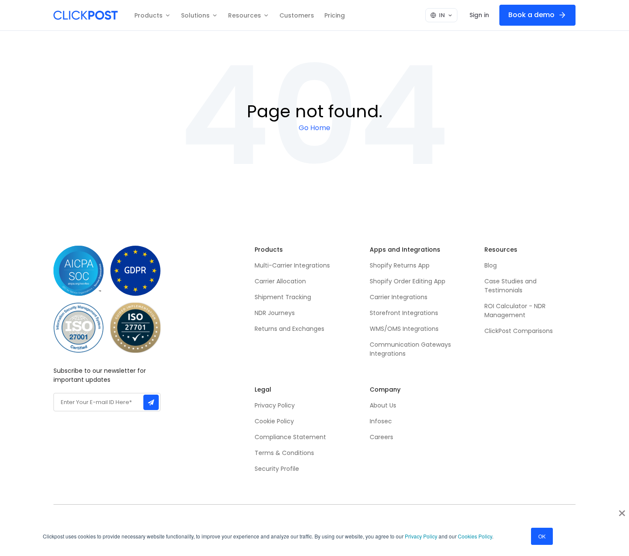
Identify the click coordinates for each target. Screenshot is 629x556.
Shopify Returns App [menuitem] (400, 265)
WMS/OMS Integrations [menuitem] (404, 328)
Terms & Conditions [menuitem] (284, 453)
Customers (296, 15)
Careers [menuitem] (381, 437)
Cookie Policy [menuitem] (274, 421)
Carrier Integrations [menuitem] (398, 297)
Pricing (334, 15)
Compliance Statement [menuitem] (290, 437)
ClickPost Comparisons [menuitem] (518, 331)
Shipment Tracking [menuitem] (283, 297)
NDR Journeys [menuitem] (275, 313)
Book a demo (531, 15)
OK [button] (542, 536)
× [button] (622, 510)
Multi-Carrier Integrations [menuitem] (292, 265)
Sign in (479, 15)
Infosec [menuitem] (381, 421)
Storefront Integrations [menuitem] (404, 313)
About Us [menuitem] (383, 405)
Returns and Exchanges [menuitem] (289, 328)
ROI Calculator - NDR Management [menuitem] (515, 310)
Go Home (314, 128)
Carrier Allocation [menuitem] (280, 281)
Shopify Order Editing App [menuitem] (407, 281)
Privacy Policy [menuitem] (275, 405)
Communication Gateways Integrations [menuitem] (410, 349)
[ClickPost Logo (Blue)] (85, 15)
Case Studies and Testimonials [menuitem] (511, 285)
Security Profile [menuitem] (277, 468)
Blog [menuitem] (490, 265)
